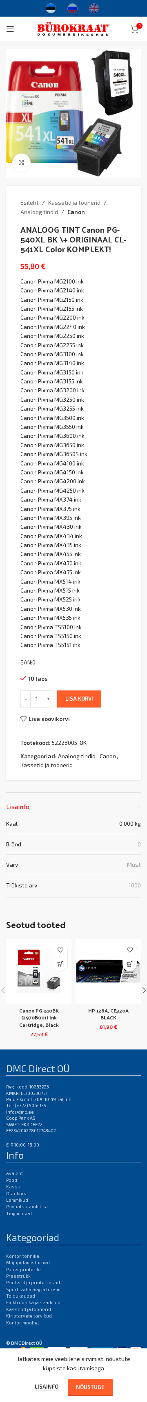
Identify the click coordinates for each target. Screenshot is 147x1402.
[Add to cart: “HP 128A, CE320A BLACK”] (129, 964)
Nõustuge (90, 1387)
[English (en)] (94, 7)
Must (134, 864)
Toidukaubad (20, 1295)
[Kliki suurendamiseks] (21, 163)
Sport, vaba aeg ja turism (33, 1289)
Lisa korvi (79, 698)
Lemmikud (17, 1200)
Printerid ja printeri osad (33, 1282)
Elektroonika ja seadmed (33, 1302)
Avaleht (14, 1173)
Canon (76, 211)
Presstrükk (18, 1276)
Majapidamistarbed (28, 1262)
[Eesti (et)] (51, 7)
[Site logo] (73, 27)
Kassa (13, 1186)
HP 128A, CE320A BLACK (108, 1014)
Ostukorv (16, 1193)
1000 (135, 885)
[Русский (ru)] (72, 7)
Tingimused (19, 1213)
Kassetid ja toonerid (74, 202)
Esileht (29, 202)
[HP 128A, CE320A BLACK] (108, 971)
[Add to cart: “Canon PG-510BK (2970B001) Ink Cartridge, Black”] (60, 964)
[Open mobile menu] (10, 29)
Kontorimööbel (22, 1322)
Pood (11, 1180)
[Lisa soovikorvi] (60, 950)
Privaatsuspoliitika (27, 1206)
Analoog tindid (39, 211)
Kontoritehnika (22, 1256)
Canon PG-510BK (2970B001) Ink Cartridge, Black (39, 1017)
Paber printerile (23, 1269)
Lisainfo (47, 1386)
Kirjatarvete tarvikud (29, 1315)
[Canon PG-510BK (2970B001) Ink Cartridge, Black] (38, 971)
